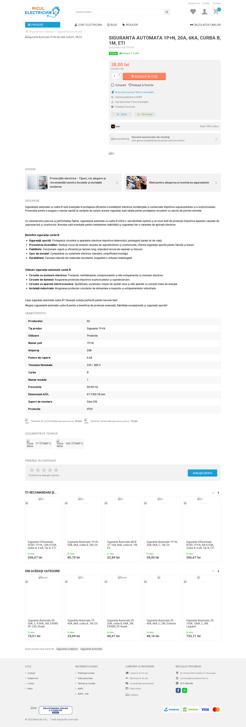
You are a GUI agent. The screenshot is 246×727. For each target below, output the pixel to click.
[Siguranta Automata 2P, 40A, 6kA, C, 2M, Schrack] (162, 598)
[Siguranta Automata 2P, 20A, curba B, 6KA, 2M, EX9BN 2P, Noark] (123, 598)
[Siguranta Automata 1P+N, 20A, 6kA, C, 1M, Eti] (162, 520)
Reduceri (132, 24)
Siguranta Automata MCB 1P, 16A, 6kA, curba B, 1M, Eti (122, 545)
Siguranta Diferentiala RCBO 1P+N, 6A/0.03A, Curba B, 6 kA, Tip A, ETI (200, 545)
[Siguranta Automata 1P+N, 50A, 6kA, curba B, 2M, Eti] (83, 520)
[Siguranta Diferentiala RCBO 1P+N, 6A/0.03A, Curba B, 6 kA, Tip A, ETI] (202, 520)
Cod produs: (115, 47)
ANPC (80, 688)
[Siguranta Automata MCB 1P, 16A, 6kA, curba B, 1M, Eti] (123, 520)
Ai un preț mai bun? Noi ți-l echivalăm (134, 92)
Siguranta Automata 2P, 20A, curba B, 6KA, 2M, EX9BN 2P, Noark (120, 623)
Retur (30, 688)
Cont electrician (90, 24)
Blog (113, 24)
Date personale (85, 678)
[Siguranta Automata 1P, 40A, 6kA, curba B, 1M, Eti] (83, 598)
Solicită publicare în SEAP (128, 97)
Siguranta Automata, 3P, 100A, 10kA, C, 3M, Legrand (200, 623)
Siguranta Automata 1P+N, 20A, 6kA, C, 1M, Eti (162, 543)
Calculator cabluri (207, 24)
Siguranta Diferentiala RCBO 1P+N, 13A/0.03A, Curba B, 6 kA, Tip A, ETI (42, 545)
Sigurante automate (69, 31)
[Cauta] (167, 12)
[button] (218, 492)
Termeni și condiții (86, 683)
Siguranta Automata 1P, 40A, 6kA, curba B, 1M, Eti (82, 622)
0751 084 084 (186, 683)
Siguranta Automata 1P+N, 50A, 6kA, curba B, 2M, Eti (82, 543)
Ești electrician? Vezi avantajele (131, 102)
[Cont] (205, 12)
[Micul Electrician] (42, 12)
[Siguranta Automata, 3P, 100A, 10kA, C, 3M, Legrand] (202, 598)
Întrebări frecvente (125, 106)
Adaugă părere (202, 473)
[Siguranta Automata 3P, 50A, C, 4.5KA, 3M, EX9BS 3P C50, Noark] (43, 598)
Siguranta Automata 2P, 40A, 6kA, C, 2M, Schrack (161, 622)
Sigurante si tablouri (41, 31)
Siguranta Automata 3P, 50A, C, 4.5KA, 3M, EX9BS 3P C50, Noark (43, 623)
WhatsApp (147, 114)
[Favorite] (194, 12)
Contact (217, 3)
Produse (37, 24)
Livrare (206, 3)
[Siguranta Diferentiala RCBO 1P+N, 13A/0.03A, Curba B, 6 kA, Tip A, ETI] (43, 520)
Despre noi (194, 3)
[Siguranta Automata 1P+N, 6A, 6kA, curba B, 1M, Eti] (64, 74)
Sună (124, 114)
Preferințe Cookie (85, 673)
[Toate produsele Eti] (111, 152)
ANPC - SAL (83, 694)
